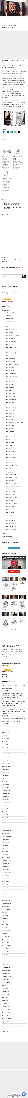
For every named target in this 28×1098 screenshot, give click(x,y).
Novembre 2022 (6, 866)
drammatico (14, 202)
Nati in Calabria (10, 480)
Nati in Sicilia (9, 512)
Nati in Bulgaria (10, 341)
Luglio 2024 (5, 805)
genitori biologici (10, 204)
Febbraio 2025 (6, 787)
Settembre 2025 (6, 766)
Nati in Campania (10, 483)
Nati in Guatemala (10, 376)
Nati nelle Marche (10, 529)
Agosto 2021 (5, 912)
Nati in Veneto (9, 526)
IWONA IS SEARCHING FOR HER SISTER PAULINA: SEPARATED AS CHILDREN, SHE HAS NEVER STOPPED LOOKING (13, 695)
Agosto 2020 (5, 949)
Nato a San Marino (10, 466)
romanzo (7, 208)
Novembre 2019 (6, 976)
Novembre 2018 (6, 1012)
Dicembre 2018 (6, 1009)
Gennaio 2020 (6, 970)
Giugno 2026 (5, 738)
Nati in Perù (9, 416)
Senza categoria (6, 536)
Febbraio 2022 (6, 894)
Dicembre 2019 (6, 973)
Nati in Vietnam (10, 460)
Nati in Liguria (9, 494)
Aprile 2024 (5, 815)
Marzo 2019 (5, 1000)
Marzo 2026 (5, 748)
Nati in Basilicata (10, 477)
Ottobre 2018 (5, 1016)
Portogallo (8, 468)
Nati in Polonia (9, 419)
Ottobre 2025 (5, 763)
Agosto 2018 (5, 1022)
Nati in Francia (9, 367)
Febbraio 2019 (6, 1003)
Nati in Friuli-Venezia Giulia (13, 489)
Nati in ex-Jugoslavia (11, 364)
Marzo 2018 (5, 1031)
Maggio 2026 (5, 741)
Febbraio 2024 (6, 821)
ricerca (18, 207)
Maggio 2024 (5, 811)
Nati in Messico (10, 405)
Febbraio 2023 (6, 857)
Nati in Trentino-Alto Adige (13, 518)
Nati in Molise (9, 500)
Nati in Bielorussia (10, 329)
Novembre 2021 (6, 903)
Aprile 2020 (5, 961)
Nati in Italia (7, 472)
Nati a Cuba (9, 318)
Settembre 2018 (6, 1019)
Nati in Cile (8, 344)
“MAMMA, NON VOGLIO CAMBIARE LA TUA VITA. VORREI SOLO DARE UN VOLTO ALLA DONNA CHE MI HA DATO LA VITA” (13, 720)
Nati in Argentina (10, 327)
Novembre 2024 (6, 796)
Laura (15, 25)
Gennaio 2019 (6, 1006)
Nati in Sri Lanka (10, 439)
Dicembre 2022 (6, 863)
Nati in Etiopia (9, 361)
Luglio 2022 (5, 879)
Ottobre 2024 (5, 799)
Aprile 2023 (5, 851)
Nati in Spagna (9, 437)
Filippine (8, 315)
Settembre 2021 (6, 909)
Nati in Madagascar (11, 399)
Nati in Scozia (9, 431)
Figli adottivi (15, 203)
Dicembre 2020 (6, 936)
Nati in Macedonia (10, 396)
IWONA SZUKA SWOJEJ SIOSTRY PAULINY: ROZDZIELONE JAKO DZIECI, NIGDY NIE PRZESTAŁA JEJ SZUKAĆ (13, 703)
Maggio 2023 (5, 848)
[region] (14, 8)
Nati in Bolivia (9, 332)
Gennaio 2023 (6, 860)
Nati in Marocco (10, 402)
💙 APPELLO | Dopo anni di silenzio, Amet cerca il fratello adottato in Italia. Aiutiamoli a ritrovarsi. (6, 161)
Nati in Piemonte (10, 503)
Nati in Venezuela (10, 457)
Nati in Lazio (9, 492)
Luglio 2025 (5, 772)
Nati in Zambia (9, 463)
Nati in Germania (10, 373)
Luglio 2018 (5, 1025)
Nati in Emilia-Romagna (12, 486)
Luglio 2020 (5, 952)
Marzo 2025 (5, 784)
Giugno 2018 (5, 1028)
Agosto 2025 (5, 769)
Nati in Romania (10, 425)
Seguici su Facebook (9, 286)
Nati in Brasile (9, 338)
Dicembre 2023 (6, 827)
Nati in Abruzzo (10, 474)
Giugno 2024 (5, 808)
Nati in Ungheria (10, 451)
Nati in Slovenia (10, 434)
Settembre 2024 (6, 802)
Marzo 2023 (5, 854)
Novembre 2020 (6, 939)
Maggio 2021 (5, 921)
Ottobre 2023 (5, 833)
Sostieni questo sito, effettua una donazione (11, 293)
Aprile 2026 (5, 745)
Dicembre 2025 (6, 757)
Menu (14, 20)
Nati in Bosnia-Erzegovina (12, 335)
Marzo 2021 (5, 927)
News (6, 199)
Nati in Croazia (9, 355)
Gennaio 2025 (6, 790)
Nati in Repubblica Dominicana (14, 422)
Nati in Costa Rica (10, 353)
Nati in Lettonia (10, 387)
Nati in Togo (9, 445)
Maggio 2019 (5, 994)
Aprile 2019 (5, 997)
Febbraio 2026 (6, 751)
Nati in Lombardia (10, 497)
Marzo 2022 (5, 891)
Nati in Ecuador (10, 358)
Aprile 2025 (5, 781)
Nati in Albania (9, 324)
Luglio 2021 (5, 915)
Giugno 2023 (5, 845)
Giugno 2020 (5, 955)
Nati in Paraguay (10, 413)
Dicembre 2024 (6, 793)
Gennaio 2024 (6, 824)
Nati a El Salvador (10, 321)
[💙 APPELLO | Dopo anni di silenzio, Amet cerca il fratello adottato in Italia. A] (7, 151)
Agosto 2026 (5, 732)
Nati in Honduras (10, 379)
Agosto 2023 (5, 839)
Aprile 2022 (5, 888)
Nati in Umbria (9, 521)
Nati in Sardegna (10, 509)
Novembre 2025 (6, 760)
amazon (6, 202)
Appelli (4, 310)
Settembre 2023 (6, 836)
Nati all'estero (7, 313)
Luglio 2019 (5, 988)
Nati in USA (9, 454)
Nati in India (9, 382)
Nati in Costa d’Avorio (11, 350)
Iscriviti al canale (14, 571)
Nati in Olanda (9, 410)
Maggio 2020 (5, 958)
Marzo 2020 (5, 964)
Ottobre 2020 (5, 942)
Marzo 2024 (5, 818)
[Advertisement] (14, 45)
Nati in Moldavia (10, 408)
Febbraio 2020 (6, 967)
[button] (15, 575)
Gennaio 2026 (6, 754)
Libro (13, 207)
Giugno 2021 (5, 918)
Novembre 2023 (6, 830)
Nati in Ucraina (9, 448)
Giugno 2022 (5, 882)
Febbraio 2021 (6, 930)
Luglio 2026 (5, 735)
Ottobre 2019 (5, 979)
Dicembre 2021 (6, 900)
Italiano (17, 0)
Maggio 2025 (5, 778)
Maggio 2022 (5, 885)
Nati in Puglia (9, 506)
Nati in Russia (9, 428)
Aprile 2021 (5, 924)
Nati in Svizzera (10, 442)
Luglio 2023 (5, 842)
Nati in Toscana (10, 515)
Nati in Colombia (10, 347)
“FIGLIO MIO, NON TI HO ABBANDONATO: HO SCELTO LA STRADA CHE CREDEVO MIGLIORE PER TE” (14, 687)
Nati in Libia (9, 390)
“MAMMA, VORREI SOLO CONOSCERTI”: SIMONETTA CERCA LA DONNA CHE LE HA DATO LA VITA (18, 161)
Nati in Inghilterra (10, 384)
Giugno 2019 (5, 991)
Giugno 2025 (5, 775)
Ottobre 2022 (5, 869)
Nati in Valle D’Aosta (11, 523)
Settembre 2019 (6, 982)
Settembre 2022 (6, 872)
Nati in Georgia (10, 370)
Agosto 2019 (5, 985)
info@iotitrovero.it (7, 656)
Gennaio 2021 (5, 933)
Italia (13, 206)
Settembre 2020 (6, 946)
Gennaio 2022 (6, 897)
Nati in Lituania (10, 393)
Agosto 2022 (5, 875)
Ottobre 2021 (5, 906)
